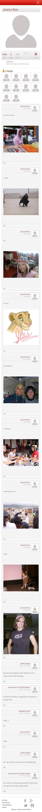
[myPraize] (6, 2)
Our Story (4, 800)
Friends (9, 71)
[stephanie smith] (16, 98)
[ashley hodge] (16, 87)
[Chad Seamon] (35, 77)
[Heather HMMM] (25, 87)
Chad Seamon (25, 687)
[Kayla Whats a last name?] (6, 87)
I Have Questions (7, 805)
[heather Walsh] (6, 98)
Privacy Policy (6, 802)
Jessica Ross (25, 106)
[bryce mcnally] (6, 77)
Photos (11, 57)
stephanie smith (24, 711)
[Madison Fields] (16, 77)
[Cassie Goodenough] (25, 77)
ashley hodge (25, 664)
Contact (4, 807)
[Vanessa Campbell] (35, 87)
